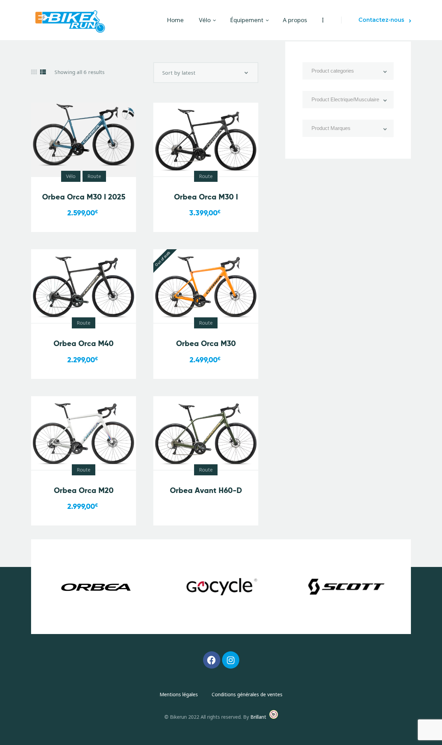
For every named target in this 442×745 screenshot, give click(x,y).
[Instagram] (230, 660)
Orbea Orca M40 (84, 343)
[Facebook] (211, 660)
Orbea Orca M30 (206, 343)
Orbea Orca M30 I (206, 197)
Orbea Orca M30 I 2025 (83, 197)
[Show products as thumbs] (34, 72)
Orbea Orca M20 (84, 490)
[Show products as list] (43, 72)
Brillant (258, 717)
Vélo (71, 176)
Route (94, 176)
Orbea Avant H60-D (206, 490)
